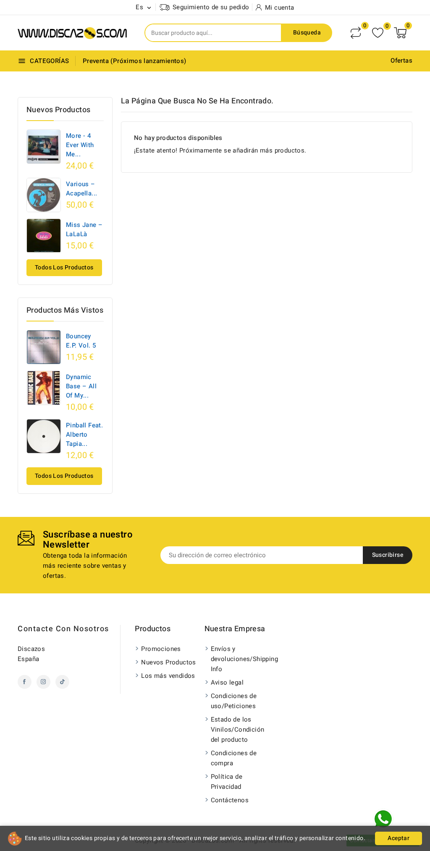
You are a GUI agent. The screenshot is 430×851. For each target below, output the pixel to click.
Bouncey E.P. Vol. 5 (81, 341)
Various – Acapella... (81, 188)
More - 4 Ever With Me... (80, 145)
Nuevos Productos (168, 662)
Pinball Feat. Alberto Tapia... (84, 434)
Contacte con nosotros (63, 629)
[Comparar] (356, 33)
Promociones (161, 648)
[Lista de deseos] (377, 33)
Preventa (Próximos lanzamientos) (134, 61)
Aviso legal (227, 682)
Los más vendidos (168, 675)
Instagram (43, 682)
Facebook (24, 682)
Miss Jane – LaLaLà (84, 229)
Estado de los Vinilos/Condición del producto (238, 729)
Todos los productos (64, 267)
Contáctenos (230, 800)
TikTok (62, 682)
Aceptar (398, 838)
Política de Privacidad (226, 781)
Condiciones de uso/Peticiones (234, 701)
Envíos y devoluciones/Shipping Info (240, 659)
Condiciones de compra (234, 758)
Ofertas (401, 60)
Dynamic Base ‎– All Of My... (81, 386)
